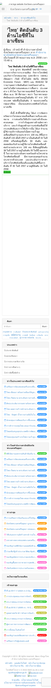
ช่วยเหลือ (15, 679)
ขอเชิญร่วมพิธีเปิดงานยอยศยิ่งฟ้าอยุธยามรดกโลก (27, 545)
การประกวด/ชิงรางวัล (15, 361)
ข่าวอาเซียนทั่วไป (28, 17)
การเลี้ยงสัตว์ (17, 332)
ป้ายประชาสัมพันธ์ (29, 331)
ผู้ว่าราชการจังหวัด (27, 337)
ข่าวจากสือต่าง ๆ (13, 367)
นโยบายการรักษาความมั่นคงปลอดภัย (19, 682)
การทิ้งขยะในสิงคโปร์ (16, 629)
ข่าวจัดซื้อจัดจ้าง (13, 372)
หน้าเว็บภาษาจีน (17, 665)
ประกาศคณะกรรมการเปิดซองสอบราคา (23, 601)
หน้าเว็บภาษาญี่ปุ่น (33, 665)
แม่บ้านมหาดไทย (43, 332)
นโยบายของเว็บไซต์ (30, 679)
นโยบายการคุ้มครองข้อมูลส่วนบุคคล (31, 684)
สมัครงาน (16, 334)
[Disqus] (25, 212)
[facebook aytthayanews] (36, 672)
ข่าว (16, 17)
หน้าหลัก (7, 17)
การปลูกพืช (6, 335)
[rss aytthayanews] (32, 675)
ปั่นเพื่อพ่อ (32, 335)
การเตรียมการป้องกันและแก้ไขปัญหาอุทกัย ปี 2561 (28, 517)
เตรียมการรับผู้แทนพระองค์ (18, 641)
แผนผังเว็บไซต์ (20, 663)
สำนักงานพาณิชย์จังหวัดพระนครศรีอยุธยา (25, 53)
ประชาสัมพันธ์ (12, 350)
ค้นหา (44, 326)
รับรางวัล (38, 338)
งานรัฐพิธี (25, 335)
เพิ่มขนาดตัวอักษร (31, 8)
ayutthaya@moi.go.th (17, 672)
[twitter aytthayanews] (20, 675)
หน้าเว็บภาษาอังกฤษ (36, 663)
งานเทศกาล (7, 331)
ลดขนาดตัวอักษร (25, 8)
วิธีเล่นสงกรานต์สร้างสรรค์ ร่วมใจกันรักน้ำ (25, 534)
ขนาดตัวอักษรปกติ (28, 8)
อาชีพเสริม (40, 335)
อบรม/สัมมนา (11, 355)
